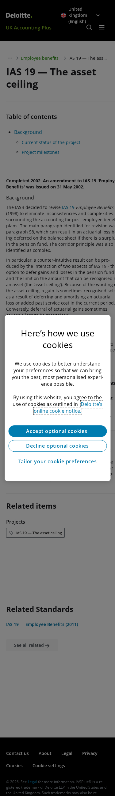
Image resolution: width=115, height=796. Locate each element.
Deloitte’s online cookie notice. (68, 407)
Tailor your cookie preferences (57, 461)
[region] (57, 398)
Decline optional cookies (57, 445)
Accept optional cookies (57, 431)
